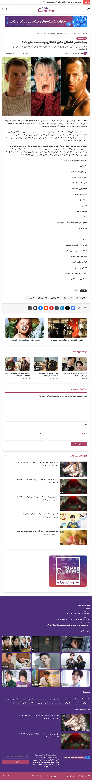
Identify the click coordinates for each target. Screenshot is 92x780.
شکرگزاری (54, 298)
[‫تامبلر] (57, 308)
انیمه (49, 699)
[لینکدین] (62, 308)
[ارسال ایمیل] (73, 53)
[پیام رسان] (40, 308)
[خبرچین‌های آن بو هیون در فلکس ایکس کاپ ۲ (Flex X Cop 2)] (16, 644)
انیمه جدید (42, 699)
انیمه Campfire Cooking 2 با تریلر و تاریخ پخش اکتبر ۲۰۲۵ (40, 514)
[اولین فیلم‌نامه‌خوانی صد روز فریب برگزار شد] (75, 661)
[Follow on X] (75, 53)
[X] (67, 308)
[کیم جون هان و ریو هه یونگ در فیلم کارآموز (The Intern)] (16, 678)
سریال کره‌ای (68, 703)
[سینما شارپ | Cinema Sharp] (46, 9)
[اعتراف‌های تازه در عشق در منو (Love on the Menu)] (16, 661)
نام (85, 424)
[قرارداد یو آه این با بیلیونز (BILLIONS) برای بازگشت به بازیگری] (46, 661)
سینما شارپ (79, 53)
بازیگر (24, 699)
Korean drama (74, 699)
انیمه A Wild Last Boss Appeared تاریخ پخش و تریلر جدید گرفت (37, 531)
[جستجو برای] (3, 10)
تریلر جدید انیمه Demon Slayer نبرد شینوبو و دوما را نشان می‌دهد (38, 462)
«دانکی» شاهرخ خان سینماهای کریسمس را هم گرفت (48, 374)
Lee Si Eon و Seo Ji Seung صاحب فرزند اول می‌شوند (74, 374)
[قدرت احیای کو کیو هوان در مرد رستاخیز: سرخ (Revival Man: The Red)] (46, 678)
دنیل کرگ (66, 298)
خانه (83, 33)
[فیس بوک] (73, 308)
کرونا (13, 703)
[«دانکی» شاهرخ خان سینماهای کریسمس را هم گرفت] (46, 364)
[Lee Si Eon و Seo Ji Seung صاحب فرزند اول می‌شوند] (74, 364)
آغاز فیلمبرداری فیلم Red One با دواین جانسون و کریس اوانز (17, 374)
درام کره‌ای (86, 703)
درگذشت (77, 703)
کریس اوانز (42, 298)
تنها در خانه (80, 298)
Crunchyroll (85, 699)
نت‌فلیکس (32, 703)
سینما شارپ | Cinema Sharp (40, 776)
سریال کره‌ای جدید (57, 703)
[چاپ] (30, 308)
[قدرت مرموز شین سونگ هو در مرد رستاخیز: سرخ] (46, 644)
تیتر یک (8, 699)
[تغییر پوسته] (7, 10)
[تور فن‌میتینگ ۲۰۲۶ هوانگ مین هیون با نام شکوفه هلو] (75, 678)
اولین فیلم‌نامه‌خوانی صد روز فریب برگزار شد (68, 2)
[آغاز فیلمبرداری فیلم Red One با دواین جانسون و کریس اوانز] (17, 364)
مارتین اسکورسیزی (43, 703)
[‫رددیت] (46, 308)
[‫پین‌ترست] (51, 308)
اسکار (65, 699)
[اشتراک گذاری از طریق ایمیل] (35, 308)
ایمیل (84, 434)
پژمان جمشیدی (22, 703)
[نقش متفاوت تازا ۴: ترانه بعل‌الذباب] (75, 644)
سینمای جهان (77, 33)
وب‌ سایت (41, 434)
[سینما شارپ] (46, 21)
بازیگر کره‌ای (16, 699)
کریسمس (29, 298)
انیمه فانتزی (32, 699)
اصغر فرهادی (57, 699)
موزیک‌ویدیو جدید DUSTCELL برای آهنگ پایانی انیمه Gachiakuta (37, 479)
